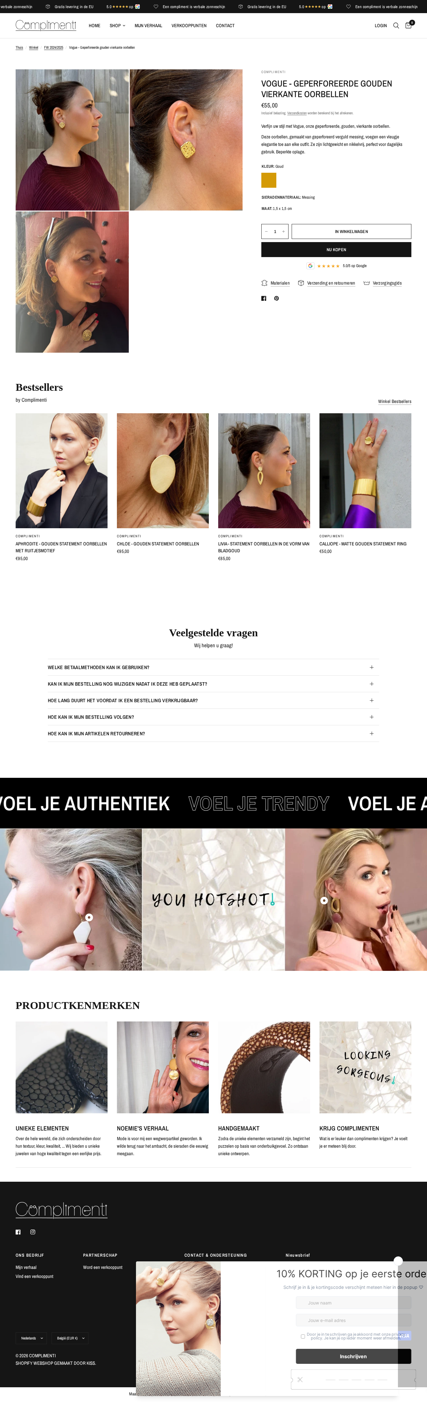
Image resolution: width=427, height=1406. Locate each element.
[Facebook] (22, 1232)
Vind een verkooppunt (34, 1276)
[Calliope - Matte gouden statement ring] (365, 470)
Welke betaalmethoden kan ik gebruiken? (98, 667)
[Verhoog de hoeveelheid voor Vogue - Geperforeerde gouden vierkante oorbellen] (283, 231)
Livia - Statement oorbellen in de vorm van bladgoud (263, 547)
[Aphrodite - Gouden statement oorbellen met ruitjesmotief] (62, 470)
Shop (115, 25)
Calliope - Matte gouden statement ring (363, 543)
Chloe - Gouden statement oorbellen (158, 543)
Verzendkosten (297, 113)
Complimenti (28, 536)
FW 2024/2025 (53, 47)
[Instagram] (37, 1232)
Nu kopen (336, 249)
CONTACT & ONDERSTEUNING (215, 1255)
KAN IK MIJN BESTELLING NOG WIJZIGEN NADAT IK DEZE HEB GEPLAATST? (127, 683)
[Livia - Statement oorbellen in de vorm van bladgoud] (264, 470)
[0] (406, 25)
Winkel (33, 47)
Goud (268, 180)
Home (94, 25)
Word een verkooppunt (102, 1267)
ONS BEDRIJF (30, 1255)
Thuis (19, 47)
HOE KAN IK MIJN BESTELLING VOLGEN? (91, 716)
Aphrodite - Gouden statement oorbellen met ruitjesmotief (61, 547)
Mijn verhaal (148, 25)
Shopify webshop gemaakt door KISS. (56, 1363)
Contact (225, 25)
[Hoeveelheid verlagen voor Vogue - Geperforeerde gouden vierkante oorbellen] (266, 231)
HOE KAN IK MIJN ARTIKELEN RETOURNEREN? (96, 733)
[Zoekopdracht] (396, 25)
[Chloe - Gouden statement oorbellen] (163, 470)
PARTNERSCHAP (100, 1255)
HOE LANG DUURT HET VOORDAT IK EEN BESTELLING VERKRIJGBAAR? (123, 700)
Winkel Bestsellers (394, 401)
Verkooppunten (189, 25)
